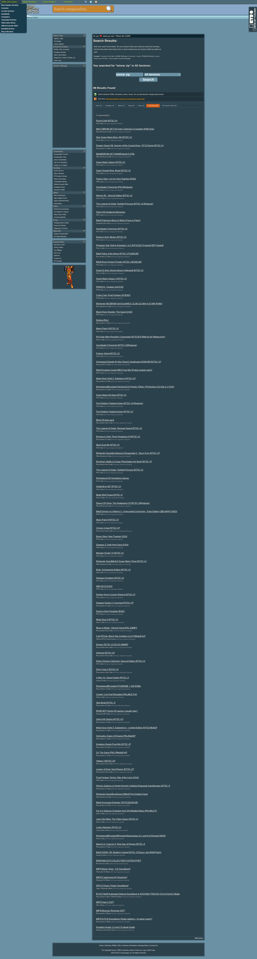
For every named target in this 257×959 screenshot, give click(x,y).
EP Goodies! (58, 261)
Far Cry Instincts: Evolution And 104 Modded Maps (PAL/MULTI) (126, 811)
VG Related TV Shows (61, 212)
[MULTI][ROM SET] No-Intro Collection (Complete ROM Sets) (125, 129)
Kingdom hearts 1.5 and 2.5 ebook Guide (115, 927)
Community (68, 2)
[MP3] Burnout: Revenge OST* (110, 911)
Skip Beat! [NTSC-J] (105, 703)
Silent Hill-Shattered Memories (110, 212)
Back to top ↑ (199, 938)
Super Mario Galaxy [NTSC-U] (110, 162)
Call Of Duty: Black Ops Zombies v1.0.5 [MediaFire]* (121, 636)
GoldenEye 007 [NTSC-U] (108, 486)
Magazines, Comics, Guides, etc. (64, 57)
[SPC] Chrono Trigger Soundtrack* (112, 886)
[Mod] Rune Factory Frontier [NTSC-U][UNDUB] (118, 262)
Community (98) (153, 105)
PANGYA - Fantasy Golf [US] (109, 287)
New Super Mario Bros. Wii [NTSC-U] (114, 137)
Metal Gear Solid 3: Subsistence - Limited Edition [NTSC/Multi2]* (126, 728)
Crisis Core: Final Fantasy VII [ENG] (113, 295)
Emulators (133, 945)
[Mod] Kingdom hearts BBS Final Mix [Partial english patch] (124, 370)
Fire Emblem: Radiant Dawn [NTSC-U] (114, 412)
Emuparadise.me (126, 953)
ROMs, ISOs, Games (9, 2)
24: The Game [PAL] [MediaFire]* (111, 752)
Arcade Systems (7, 11)
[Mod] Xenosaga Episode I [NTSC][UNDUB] (117, 802)
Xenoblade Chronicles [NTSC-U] (111, 229)
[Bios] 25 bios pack (105, 420)
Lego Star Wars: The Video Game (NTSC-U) (117, 819)
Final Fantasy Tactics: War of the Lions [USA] (117, 777)
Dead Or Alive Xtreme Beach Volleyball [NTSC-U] (119, 270)
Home (101, 945)
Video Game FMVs (60, 214)
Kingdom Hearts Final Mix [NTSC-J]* (113, 744)
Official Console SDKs (9, 26)
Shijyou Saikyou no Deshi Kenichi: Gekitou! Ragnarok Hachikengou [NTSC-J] (133, 786)
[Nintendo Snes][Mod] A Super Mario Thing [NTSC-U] (121, 561)
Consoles (5, 8)
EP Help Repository (60, 236)
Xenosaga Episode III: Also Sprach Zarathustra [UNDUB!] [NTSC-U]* (128, 362)
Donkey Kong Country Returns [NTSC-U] (115, 594)
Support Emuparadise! (61, 234)
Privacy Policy (58, 247)
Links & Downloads (60, 160)
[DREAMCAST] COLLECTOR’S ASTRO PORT (118, 861)
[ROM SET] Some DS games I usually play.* (117, 711)
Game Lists (57, 60)
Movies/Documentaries (61, 209)
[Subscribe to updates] (96, 2)
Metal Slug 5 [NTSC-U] (107, 619)
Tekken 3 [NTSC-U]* (105, 761)
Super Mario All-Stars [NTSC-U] (111, 395)
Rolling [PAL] (102, 320)
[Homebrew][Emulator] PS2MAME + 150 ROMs (118, 686)
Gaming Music (143, 945)
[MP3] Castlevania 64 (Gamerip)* (111, 877)
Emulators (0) (109, 105)
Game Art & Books (60, 225)
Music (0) (141, 105)
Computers (5, 17)
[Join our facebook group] (85, 2)
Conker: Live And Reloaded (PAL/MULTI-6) (116, 694)
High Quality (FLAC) (60, 198)
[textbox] (83, 9)
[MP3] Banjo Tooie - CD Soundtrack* (113, 869)
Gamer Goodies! (49, 2)
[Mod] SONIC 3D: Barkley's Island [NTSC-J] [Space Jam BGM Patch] (128, 852)
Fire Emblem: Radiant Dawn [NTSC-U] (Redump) (119, 403)
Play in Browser (7, 32)
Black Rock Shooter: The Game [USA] (114, 312)
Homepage (57, 41)
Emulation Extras (7, 29)
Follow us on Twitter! (60, 165)
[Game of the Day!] (252, 19)
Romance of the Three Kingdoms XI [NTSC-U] (118, 437)
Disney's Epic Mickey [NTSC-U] (111, 237)
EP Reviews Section (60, 176)
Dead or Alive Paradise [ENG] (110, 611)
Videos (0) (121, 105)
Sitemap (108, 945)
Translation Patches (8, 20)
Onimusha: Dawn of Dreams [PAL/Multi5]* (116, 736)
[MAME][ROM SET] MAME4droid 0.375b (115, 154)
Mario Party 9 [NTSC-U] (107, 520)
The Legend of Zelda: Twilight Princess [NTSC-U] (119, 470)
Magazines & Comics (61, 228)
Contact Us (57, 258)
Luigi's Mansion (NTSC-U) (108, 827)
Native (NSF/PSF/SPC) (61, 201)
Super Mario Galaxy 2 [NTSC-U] (111, 279)
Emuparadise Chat (60, 157)
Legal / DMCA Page (148, 950)
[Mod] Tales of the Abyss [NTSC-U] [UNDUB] (117, 254)
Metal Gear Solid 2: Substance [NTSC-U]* (116, 378)
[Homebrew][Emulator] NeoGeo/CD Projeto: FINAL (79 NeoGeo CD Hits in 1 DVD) (135, 387)
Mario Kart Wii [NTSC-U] (107, 445)
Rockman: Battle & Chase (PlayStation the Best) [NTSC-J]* (124, 462)
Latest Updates (59, 44)
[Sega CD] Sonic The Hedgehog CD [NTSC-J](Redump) (123, 503)
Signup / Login (58, 38)
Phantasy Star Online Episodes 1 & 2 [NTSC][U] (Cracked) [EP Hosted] (129, 245)
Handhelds (5, 14)
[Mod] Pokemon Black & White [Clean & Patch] (118, 220)
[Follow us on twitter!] (90, 2)
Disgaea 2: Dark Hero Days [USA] (112, 545)
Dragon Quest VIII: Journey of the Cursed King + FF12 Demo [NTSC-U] (129, 145)
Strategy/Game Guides (61, 223)
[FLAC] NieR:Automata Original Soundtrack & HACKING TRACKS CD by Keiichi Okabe (138, 894)
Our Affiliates (58, 250)
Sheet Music (58, 203)
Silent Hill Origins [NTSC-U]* (109, 719)
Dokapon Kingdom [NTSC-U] (110, 578)
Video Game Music (60, 55)
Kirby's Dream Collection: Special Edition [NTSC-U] (120, 661)
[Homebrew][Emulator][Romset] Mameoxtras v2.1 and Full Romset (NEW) (131, 836)
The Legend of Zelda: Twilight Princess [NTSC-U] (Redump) (124, 204)
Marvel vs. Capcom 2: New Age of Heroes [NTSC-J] (120, 844)
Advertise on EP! (59, 244)
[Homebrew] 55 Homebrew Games (112, 478)
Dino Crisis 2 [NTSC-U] (107, 669)
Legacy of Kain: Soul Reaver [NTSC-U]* (115, 769)
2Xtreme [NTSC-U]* (105, 653)
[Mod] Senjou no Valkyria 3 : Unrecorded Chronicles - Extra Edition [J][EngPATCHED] (136, 511)
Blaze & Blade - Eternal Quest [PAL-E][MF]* (116, 628)
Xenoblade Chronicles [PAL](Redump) (114, 187)
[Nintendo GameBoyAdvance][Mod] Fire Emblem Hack (122, 794)
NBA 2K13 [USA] (104, 586)
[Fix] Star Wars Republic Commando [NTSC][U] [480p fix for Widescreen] (130, 337)
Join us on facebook (60, 162)
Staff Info (57, 255)
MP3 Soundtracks (60, 195)
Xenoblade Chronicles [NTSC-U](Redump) (116, 345)
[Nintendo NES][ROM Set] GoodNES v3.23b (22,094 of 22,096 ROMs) (129, 304)
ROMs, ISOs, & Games (61, 49)
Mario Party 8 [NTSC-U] (107, 328)
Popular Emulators (29, 2)
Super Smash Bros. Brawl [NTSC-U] (113, 170)
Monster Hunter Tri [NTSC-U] (110, 553)
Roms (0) (99, 105)
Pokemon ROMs (59, 190)
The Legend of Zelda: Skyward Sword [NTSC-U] (119, 428)
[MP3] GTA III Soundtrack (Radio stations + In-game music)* (124, 919)
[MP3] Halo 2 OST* (105, 902)
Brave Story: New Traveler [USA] (111, 536)
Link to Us (57, 253)
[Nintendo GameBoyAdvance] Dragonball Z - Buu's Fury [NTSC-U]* (128, 453)
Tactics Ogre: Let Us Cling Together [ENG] (116, 179)
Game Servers (59, 170)
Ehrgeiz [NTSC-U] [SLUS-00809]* (112, 644)
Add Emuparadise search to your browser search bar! (125, 99)
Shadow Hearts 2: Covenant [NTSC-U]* (115, 603)
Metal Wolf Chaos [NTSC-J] (109, 495)
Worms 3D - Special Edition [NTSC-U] (114, 195)
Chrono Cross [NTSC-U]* (108, 528)
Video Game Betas (8, 23)
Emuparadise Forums (61, 154)
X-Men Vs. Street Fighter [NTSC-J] (112, 678)
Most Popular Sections (9, 5)
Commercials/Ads (59, 217)
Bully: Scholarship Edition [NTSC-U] (113, 570)
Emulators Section (60, 52)
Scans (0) (131, 105)
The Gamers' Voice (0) (169, 105)
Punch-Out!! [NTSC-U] (106, 121)
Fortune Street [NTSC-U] (108, 353)
